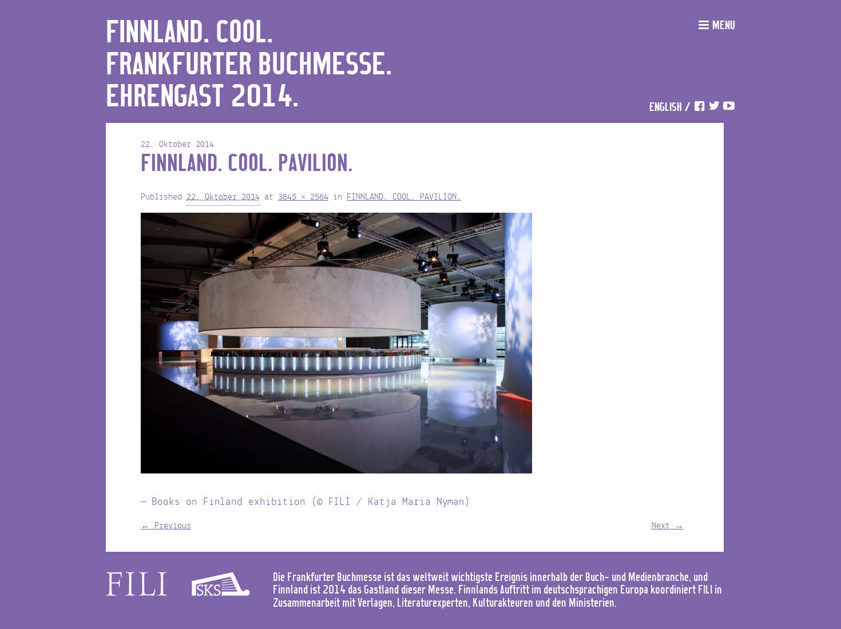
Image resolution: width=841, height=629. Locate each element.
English (665, 108)
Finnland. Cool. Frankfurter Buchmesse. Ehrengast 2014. (249, 65)
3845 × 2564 (303, 197)
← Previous (166, 526)
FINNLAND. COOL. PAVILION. (404, 197)
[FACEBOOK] (699, 108)
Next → (668, 526)
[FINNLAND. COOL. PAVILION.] (336, 346)
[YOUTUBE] (729, 108)
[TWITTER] (714, 108)
